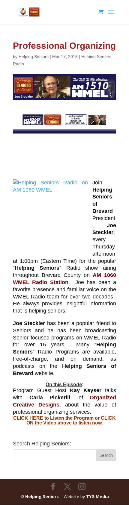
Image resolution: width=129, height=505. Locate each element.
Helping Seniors (34, 56)
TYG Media (97, 496)
